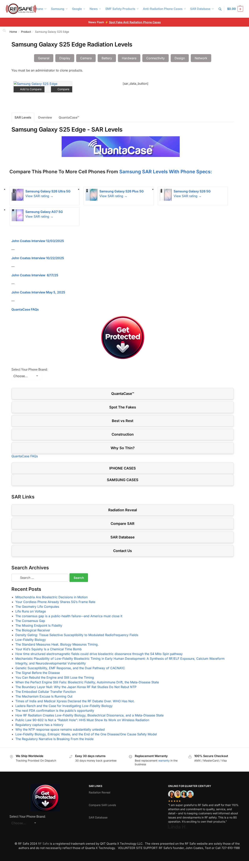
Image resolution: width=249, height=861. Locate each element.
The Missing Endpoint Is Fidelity (38, 625)
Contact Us (122, 551)
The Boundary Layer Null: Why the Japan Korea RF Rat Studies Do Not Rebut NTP (75, 687)
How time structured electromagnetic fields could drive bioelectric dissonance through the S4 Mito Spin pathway (99, 654)
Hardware (129, 58)
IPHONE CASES (122, 468)
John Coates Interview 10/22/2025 (37, 258)
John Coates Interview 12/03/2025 (37, 241)
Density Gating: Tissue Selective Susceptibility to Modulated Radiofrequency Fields (76, 635)
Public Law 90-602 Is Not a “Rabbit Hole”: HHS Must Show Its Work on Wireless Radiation (82, 720)
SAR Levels (23, 117)
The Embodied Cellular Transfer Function (45, 692)
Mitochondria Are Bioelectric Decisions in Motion (51, 597)
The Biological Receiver (32, 630)
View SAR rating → (39, 196)
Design (180, 58)
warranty (164, 760)
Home (13, 31)
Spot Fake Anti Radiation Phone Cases (135, 22)
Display (64, 58)
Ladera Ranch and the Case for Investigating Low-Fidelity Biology (64, 706)
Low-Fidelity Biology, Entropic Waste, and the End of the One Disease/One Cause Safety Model (86, 734)
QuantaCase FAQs (25, 309)
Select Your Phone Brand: (29, 369)
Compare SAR (122, 523)
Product (26, 31)
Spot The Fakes (122, 407)
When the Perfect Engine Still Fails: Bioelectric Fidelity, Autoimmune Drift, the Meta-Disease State (87, 682)
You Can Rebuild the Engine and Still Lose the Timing (54, 677)
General (43, 58)
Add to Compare (30, 89)
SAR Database (122, 537)
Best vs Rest (122, 421)
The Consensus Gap (30, 621)
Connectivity (155, 58)
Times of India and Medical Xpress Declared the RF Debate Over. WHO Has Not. (75, 701)
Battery (107, 58)
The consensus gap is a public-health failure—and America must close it (68, 616)
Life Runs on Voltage (30, 611)
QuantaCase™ (69, 117)
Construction (123, 434)
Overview (45, 117)
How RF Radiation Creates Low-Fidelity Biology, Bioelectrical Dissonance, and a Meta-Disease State (89, 715)
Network (201, 58)
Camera (86, 58)
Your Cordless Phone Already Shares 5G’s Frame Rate (55, 602)
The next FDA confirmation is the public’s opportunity (54, 711)
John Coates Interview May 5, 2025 (38, 292)
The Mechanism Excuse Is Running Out (43, 696)
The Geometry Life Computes (37, 607)
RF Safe (43, 843)
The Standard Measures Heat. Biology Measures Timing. (57, 644)
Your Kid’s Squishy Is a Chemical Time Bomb (48, 649)
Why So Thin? (123, 448)
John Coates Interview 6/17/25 (34, 275)
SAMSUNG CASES (122, 480)
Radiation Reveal (122, 510)
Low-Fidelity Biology (30, 640)
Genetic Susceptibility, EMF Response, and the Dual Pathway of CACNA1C (70, 668)
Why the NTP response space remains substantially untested (60, 729)
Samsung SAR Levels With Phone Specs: (165, 171)
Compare (63, 89)
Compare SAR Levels (102, 805)
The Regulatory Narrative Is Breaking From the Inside (54, 739)
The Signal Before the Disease (37, 673)
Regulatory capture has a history (39, 725)
